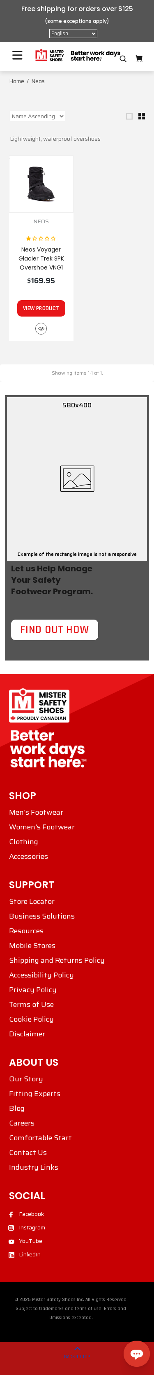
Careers (21, 1123)
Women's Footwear (42, 827)
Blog (17, 1108)
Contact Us (28, 1152)
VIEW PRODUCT (41, 308)
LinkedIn (30, 1254)
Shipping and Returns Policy (57, 960)
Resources (26, 931)
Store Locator (32, 901)
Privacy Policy (33, 989)
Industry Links (33, 1167)
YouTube (30, 1240)
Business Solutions (42, 916)
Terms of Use (31, 1004)
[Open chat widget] (137, 1354)
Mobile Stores (32, 945)
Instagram (32, 1227)
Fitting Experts (34, 1093)
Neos (41, 221)
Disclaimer (27, 1034)
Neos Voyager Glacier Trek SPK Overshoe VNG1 (41, 258)
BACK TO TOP (77, 1357)
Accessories (28, 856)
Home (16, 80)
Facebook (31, 1213)
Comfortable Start (40, 1138)
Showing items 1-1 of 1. (77, 373)
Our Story (26, 1079)
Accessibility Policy (41, 975)
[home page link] (77, 55)
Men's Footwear (36, 812)
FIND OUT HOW (54, 630)
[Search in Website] (123, 58)
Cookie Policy (31, 1019)
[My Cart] (139, 58)
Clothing (23, 841)
